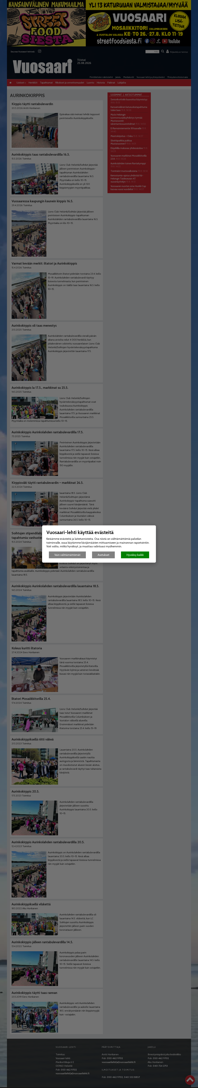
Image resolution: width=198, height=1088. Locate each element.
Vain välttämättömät (67, 554)
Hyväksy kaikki (135, 554)
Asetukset (103, 554)
